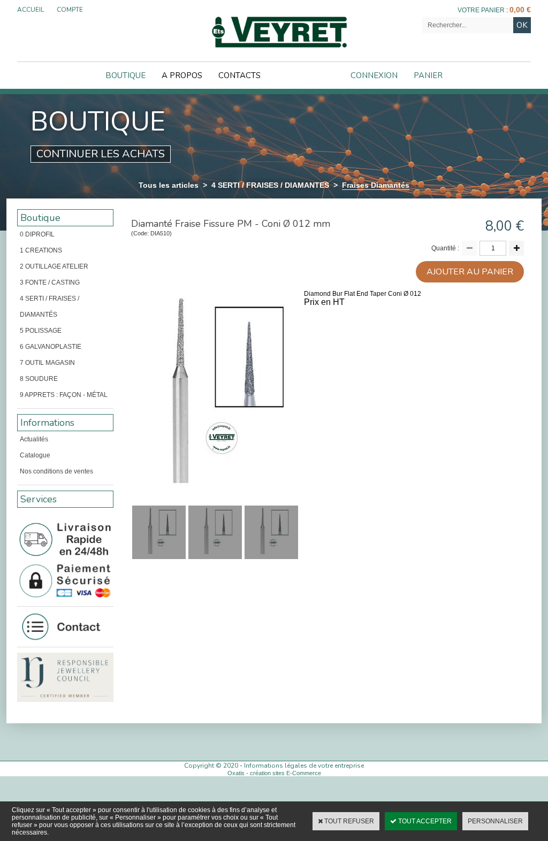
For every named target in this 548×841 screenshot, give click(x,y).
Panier (428, 75)
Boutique (125, 75)
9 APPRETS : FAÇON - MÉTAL (64, 395)
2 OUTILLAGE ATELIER (54, 266)
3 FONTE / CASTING (50, 282)
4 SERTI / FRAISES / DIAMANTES (270, 185)
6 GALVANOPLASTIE (50, 346)
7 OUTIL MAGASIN (47, 362)
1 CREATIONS (41, 250)
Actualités (34, 439)
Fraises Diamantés (375, 185)
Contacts (239, 75)
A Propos (182, 75)
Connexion (374, 75)
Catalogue (35, 455)
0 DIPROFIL (37, 234)
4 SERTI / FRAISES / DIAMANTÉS (49, 306)
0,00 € (520, 9)
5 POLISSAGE (41, 330)
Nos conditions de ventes (56, 471)
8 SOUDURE (39, 379)
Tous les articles (169, 185)
